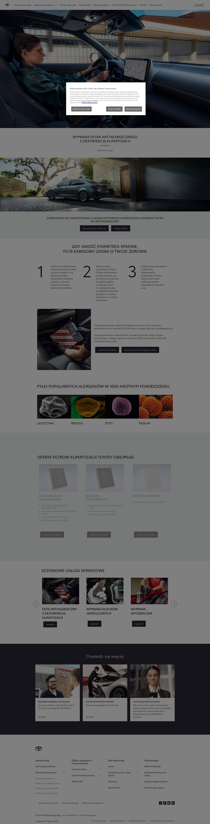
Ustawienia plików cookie (81, 109)
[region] (106, 98)
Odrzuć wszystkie (114, 109)
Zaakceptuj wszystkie (133, 109)
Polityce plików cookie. (90, 102)
